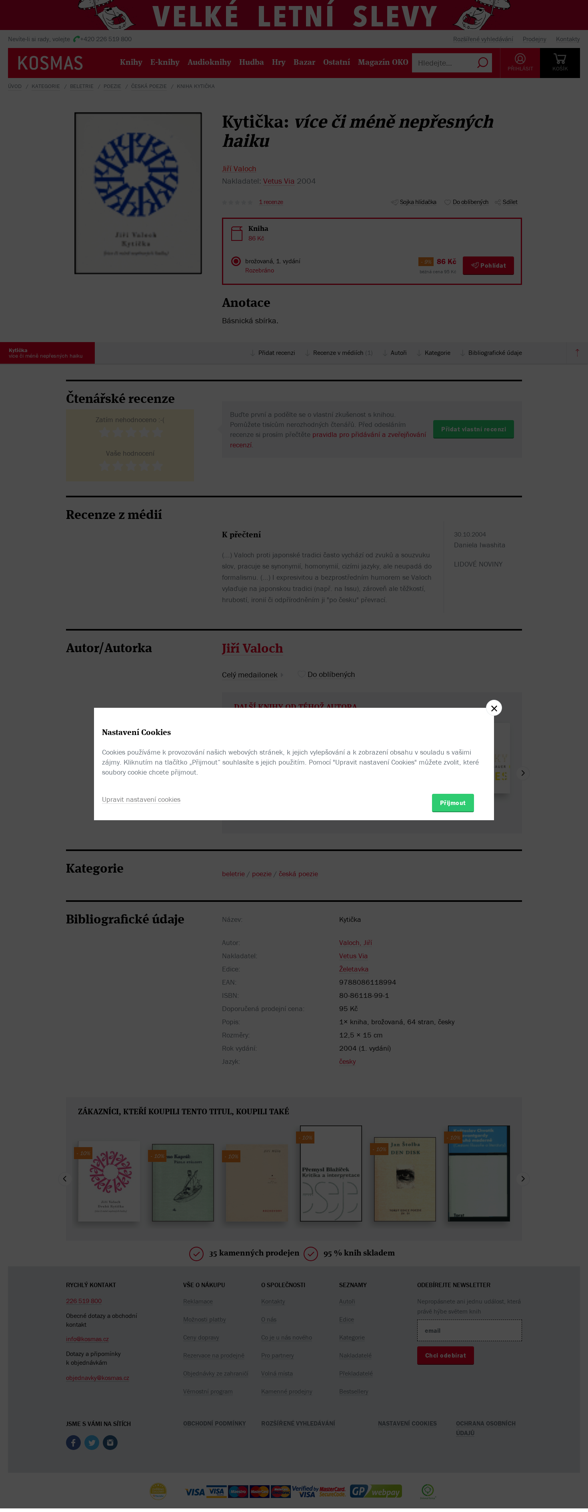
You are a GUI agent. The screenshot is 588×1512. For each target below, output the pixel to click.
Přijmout (453, 803)
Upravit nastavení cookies (141, 799)
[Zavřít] (494, 708)
